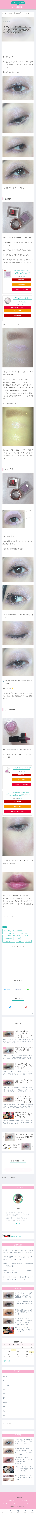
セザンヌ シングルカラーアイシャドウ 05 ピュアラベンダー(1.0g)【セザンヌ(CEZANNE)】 (21, 272)
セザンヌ (26, 935)
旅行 (4, 1398)
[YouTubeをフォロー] (26, 1007)
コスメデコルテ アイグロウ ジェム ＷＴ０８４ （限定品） (22, 298)
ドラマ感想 (6, 1385)
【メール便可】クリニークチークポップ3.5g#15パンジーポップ (21, 768)
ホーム (26, 1503)
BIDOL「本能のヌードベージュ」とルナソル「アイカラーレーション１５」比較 (17, 1258)
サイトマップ (10, 1500)
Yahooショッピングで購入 (21, 289)
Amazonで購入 (21, 284)
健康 (4, 1389)
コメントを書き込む (18, 1169)
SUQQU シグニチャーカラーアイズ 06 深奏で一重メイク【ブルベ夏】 (18, 1265)
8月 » (9, 1361)
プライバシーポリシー (10, 1503)
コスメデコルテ (24, 933)
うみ (18, 1208)
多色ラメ (28, 941)
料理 (4, 1394)
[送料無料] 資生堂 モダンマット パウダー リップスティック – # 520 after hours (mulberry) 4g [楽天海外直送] (17, 794)
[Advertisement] (18, 48)
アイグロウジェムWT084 (10, 933)
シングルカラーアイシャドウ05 (12, 935)
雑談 (4, 1415)
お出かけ (5, 1376)
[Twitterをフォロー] (10, 1007)
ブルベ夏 (17, 938)
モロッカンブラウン (9, 941)
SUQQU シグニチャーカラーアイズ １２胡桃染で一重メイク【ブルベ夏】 (17, 1271)
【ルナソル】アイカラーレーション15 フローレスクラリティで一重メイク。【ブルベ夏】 (18, 1278)
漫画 (4, 1407)
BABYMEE (7, 930)
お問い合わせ (26, 1500)
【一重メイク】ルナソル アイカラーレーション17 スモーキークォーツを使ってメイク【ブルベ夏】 (18, 1251)
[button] (31, 1423)
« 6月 (4, 1361)
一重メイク (21, 941)
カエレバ (24, 276)
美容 (5, 926)
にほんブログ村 (16, 1236)
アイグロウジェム (17, 930)
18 (31, 1352)
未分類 (5, 1402)
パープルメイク (8, 938)
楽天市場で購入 (21, 279)
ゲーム (5, 1381)
